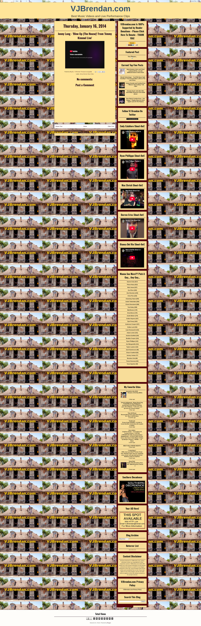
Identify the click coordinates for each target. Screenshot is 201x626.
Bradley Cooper (130, 338)
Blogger (109, 622)
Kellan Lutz (130, 327)
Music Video (91, 74)
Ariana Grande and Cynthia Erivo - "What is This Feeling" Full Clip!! (135, 85)
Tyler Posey (130, 321)
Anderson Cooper (130, 324)
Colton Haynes (130, 318)
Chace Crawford (131, 352)
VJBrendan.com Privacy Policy (132, 589)
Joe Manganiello (131, 344)
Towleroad (132, 421)
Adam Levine (131, 332)
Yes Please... (132, 56)
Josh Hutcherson (131, 349)
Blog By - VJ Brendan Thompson (78, 71)
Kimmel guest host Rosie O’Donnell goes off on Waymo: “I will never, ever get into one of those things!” (132, 407)
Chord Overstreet (131, 304)
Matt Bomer (130, 310)
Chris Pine (131, 296)
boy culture (132, 430)
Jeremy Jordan (131, 355)
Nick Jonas (130, 287)
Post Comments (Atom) (88, 130)
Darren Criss (130, 281)
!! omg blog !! (132, 450)
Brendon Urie (131, 358)
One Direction (131, 293)
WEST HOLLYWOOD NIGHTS (132, 445)
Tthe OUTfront (132, 413)
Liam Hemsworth (131, 330)
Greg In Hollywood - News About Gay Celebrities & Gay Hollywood (132, 403)
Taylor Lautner (130, 347)
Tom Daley (131, 307)
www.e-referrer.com (132, 549)
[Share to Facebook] (103, 72)
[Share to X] (101, 72)
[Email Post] (95, 71)
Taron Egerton (131, 364)
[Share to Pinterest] (104, 72)
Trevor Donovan (131, 361)
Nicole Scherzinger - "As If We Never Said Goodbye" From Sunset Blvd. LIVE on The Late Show (132, 78)
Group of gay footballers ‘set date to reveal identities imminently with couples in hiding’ (132, 424)
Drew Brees (130, 313)
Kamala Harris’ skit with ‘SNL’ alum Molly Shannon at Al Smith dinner (135, 92)
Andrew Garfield (131, 335)
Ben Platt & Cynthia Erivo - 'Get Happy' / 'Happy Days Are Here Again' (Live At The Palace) (135, 100)
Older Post (111, 126)
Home (85, 126)
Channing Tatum (131, 298)
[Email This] (98, 72)
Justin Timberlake (130, 301)
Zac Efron (131, 290)
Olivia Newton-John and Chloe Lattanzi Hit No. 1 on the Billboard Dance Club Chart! (136, 71)
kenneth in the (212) (132, 391)
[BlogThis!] (100, 72)
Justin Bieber (131, 315)
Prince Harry (130, 284)
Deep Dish (132, 461)
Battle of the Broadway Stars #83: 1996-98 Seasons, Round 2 (135, 464)
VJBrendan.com (100, 8)
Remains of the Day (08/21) (135, 392)
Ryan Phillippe (130, 341)
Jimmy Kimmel (83, 74)
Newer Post (59, 126)
